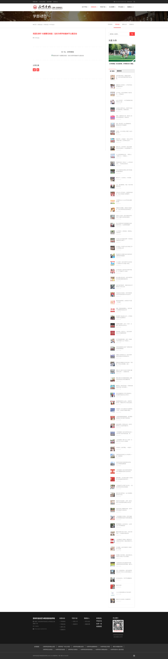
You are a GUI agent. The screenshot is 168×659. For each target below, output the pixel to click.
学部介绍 (103, 7)
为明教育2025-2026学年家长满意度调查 (124, 200)
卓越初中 (75, 624)
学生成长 (121, 7)
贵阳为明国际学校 (118, 646)
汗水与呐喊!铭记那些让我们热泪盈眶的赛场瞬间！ (124, 170)
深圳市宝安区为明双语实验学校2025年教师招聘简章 (123, 463)
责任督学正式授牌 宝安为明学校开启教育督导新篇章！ (124, 255)
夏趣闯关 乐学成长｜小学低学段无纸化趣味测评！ (124, 85)
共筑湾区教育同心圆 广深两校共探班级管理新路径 (124, 347)
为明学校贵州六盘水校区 (117, 649)
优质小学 (75, 621)
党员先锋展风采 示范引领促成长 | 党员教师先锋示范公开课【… (124, 394)
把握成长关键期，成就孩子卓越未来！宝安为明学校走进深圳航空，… (124, 208)
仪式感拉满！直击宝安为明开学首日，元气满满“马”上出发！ (124, 270)
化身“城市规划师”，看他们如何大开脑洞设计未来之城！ (124, 285)
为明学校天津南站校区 (101, 649)
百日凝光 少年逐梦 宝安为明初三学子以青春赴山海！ (124, 247)
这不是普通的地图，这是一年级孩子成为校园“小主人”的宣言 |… (124, 340)
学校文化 (99, 621)
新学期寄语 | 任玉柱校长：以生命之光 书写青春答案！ (124, 524)
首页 (35, 24)
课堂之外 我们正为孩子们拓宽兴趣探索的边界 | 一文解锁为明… (124, 371)
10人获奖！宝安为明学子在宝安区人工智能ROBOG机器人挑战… (124, 262)
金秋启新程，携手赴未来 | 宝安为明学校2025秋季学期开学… (124, 425)
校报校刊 (131, 24)
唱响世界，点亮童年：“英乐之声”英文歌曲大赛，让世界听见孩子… (124, 139)
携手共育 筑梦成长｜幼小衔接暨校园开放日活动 (124, 493)
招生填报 (49, 1)
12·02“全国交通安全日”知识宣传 (123, 592)
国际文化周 (118, 585)
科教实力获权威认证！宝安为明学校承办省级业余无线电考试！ (124, 355)
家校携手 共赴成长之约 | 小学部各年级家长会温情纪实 (124, 316)
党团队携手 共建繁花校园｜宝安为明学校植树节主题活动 (55, 33)
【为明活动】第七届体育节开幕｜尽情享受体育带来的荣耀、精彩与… (124, 563)
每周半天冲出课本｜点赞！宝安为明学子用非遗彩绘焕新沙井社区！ (124, 501)
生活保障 (112, 7)
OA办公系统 (42, 1)
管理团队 (99, 618)
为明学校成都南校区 (92, 646)
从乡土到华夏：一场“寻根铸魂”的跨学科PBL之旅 (124, 101)
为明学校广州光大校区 (64, 646)
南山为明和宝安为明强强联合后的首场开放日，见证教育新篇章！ (124, 224)
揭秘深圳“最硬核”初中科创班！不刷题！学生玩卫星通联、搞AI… (124, 363)
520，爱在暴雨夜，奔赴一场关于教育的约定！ (124, 185)
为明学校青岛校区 (60, 649)
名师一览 (99, 624)
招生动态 (87, 621)
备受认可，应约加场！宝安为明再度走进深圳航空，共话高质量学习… (124, 147)
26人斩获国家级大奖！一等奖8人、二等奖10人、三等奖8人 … (124, 155)
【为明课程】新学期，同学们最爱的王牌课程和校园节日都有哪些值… (124, 517)
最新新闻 (119, 71)
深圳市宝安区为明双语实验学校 (40, 655)
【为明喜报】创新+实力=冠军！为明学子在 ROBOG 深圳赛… (124, 440)
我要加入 (130, 7)
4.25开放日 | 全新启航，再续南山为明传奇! (124, 231)
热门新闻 (112, 71)
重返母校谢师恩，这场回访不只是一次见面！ (124, 301)
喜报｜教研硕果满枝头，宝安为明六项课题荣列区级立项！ (124, 309)
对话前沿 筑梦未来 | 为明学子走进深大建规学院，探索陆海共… (124, 108)
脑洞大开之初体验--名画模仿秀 (123, 599)
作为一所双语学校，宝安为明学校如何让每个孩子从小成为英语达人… (124, 571)
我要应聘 (87, 624)
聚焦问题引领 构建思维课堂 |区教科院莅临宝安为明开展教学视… (124, 378)
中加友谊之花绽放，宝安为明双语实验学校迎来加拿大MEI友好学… (124, 293)
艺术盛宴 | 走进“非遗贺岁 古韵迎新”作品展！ (124, 548)
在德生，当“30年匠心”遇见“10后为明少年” (124, 132)
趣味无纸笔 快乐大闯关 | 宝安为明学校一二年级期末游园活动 (124, 532)
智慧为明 (35, 1)
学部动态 (46, 24)
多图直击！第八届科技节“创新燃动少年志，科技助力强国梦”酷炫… (124, 409)
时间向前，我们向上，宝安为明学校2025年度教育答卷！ (124, 332)
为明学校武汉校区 (105, 646)
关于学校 (84, 7)
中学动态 (51, 24)
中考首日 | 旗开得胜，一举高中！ (124, 447)
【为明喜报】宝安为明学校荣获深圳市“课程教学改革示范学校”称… (124, 470)
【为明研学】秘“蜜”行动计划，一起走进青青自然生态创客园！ (124, 486)
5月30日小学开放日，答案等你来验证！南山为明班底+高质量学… (124, 193)
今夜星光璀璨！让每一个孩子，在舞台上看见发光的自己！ (124, 324)
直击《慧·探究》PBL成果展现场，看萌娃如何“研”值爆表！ (124, 124)
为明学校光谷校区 (48, 649)
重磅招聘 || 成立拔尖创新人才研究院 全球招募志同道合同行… (124, 478)
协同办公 (55, 1)
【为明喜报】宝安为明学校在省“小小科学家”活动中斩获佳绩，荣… (124, 432)
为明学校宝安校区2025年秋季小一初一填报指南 (124, 455)
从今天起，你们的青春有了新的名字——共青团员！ (124, 93)
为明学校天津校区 (73, 649)
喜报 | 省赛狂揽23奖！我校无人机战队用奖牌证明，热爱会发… (124, 116)
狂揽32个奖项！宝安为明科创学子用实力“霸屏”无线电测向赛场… (124, 216)
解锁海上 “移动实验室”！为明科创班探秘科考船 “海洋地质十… (124, 386)
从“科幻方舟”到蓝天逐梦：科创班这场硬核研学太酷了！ (124, 239)
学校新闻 (110, 24)
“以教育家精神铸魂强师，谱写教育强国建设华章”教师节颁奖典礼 (124, 417)
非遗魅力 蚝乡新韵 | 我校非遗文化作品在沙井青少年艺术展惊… (124, 555)
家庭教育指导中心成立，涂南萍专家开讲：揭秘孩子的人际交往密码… (124, 401)
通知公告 (124, 24)
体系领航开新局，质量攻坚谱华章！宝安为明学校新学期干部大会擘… (124, 77)
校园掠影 (99, 626)
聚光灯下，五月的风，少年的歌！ (124, 177)
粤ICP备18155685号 (63, 655)
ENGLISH (129, 1)
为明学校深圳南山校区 (49, 646)
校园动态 (94, 7)
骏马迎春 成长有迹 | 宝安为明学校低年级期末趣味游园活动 (124, 278)
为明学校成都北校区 (78, 646)
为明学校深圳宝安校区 (86, 649)
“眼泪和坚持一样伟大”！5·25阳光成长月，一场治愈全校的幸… (124, 163)
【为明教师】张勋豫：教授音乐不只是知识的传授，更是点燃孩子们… (124, 540)
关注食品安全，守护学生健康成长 (124, 578)
